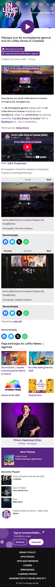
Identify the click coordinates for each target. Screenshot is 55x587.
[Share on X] (19, 242)
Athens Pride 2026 (10, 395)
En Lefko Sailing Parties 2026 (41, 369)
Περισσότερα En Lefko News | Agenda (21, 53)
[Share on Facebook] (5, 242)
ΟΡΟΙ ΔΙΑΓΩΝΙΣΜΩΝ (27, 561)
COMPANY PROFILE (27, 574)
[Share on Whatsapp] (26, 242)
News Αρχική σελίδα (14, 49)
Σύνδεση (20, 542)
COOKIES (27, 565)
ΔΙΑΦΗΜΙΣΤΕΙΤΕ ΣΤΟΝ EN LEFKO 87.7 (27, 578)
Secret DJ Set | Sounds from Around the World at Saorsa (13, 370)
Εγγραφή (36, 542)
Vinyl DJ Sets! (35, 395)
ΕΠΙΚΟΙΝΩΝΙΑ (27, 569)
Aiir (37, 583)
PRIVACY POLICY (27, 552)
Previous (6, 251)
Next (47, 179)
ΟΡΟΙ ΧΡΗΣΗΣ (27, 556)
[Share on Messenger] (12, 242)
